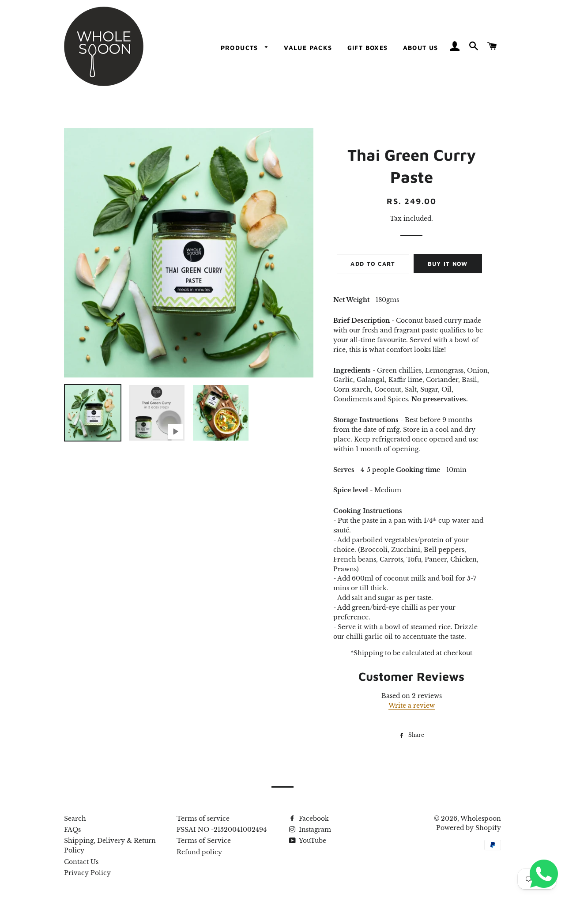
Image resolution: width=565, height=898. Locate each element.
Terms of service (203, 819)
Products (241, 47)
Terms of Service (204, 841)
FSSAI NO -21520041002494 (222, 830)
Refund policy (199, 852)
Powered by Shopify (468, 828)
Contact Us (81, 862)
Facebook (313, 819)
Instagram (314, 830)
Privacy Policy (87, 873)
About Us (420, 47)
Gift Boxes (367, 47)
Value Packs (308, 47)
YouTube (312, 841)
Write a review (411, 705)
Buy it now (448, 263)
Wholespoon (480, 819)
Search (75, 819)
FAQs (72, 830)
